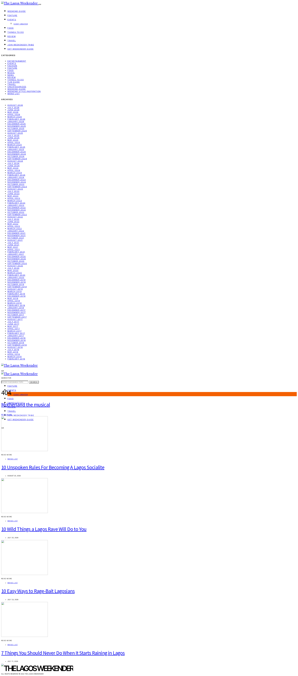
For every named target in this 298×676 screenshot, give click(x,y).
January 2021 (15, 254)
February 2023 (16, 203)
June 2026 (13, 110)
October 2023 (15, 184)
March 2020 (14, 273)
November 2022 (16, 210)
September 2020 (17, 263)
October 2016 (15, 342)
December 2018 (16, 296)
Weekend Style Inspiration (24, 91)
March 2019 (14, 291)
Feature (12, 15)
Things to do (15, 32)
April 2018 (13, 301)
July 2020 (13, 268)
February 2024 (16, 175)
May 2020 (12, 270)
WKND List (13, 93)
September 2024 (17, 159)
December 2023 (16, 179)
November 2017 (16, 312)
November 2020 (16, 259)
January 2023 (15, 205)
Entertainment (16, 61)
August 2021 (15, 240)
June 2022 (13, 221)
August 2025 (15, 133)
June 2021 (13, 245)
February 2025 (16, 147)
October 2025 (15, 128)
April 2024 (13, 170)
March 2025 (14, 145)
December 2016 (16, 338)
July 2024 (13, 163)
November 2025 (16, 126)
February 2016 (16, 359)
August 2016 (15, 347)
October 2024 (15, 156)
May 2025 (12, 140)
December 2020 (16, 256)
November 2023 (16, 182)
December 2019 (16, 280)
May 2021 (12, 247)
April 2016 (13, 354)
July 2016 (13, 349)
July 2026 (13, 107)
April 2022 (13, 226)
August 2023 (15, 189)
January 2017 (15, 335)
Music (11, 73)
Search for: (6, 378)
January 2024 (15, 177)
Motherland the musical (25, 404)
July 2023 (13, 191)
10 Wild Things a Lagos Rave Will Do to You (43, 529)
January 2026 (15, 121)
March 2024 (14, 172)
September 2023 (17, 186)
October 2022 (15, 212)
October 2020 (15, 261)
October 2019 (15, 284)
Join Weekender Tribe (20, 45)
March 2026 (14, 117)
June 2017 (13, 324)
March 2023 (14, 200)
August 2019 (15, 289)
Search (34, 382)
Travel (11, 40)
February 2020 (16, 275)
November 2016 (16, 340)
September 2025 (17, 131)
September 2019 (17, 287)
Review (11, 36)
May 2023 (12, 196)
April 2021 (13, 249)
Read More (6, 414)
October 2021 (15, 238)
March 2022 (14, 228)
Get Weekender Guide (20, 49)
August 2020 (15, 266)
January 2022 (15, 231)
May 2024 (12, 168)
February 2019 (16, 294)
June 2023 (13, 193)
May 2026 (12, 112)
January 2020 (15, 277)
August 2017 (15, 319)
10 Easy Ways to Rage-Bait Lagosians (38, 591)
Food (10, 28)
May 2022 (12, 224)
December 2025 (16, 124)
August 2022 (15, 217)
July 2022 (13, 219)
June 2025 (13, 138)
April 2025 (13, 142)
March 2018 (14, 303)
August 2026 (15, 105)
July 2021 (13, 242)
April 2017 (13, 328)
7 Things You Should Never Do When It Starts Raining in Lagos (63, 653)
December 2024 (16, 152)
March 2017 (14, 331)
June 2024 (13, 165)
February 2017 (16, 333)
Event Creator (21, 24)
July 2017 (13, 321)
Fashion (12, 66)
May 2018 (12, 298)
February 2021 (16, 252)
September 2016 (17, 345)
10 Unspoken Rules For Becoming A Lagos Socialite (52, 467)
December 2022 (16, 207)
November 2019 (16, 282)
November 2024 (16, 154)
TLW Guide (13, 82)
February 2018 (16, 305)
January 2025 (15, 149)
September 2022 (17, 214)
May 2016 (12, 352)
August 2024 (15, 161)
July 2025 (13, 135)
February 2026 (16, 119)
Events (11, 19)
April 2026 (13, 114)
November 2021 (16, 235)
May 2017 (12, 326)
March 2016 (14, 356)
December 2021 (16, 233)
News (10, 75)
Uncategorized (16, 87)
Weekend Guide (16, 11)
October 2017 (15, 314)
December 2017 (16, 310)
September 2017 (17, 317)
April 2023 (13, 198)
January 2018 (15, 307)
